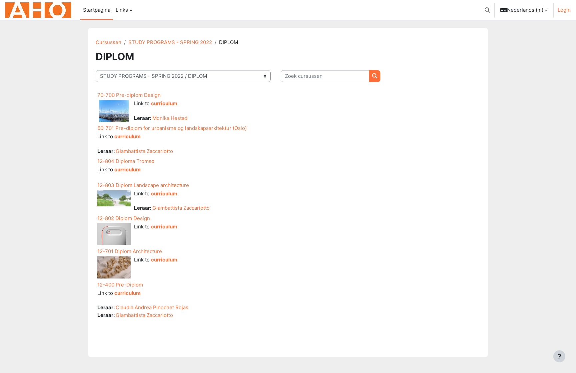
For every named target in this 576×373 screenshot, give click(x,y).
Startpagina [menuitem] (96, 10)
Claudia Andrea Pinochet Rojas (152, 307)
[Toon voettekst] (559, 356)
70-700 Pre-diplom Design (129, 95)
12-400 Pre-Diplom (120, 285)
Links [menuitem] (122, 10)
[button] (487, 10)
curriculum (164, 103)
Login (564, 10)
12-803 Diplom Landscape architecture (143, 185)
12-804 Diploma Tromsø (125, 161)
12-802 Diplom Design (123, 218)
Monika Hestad (169, 118)
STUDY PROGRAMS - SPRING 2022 (170, 42)
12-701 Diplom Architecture (129, 251)
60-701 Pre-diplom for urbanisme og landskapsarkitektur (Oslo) (172, 128)
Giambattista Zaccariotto (144, 151)
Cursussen (108, 42)
